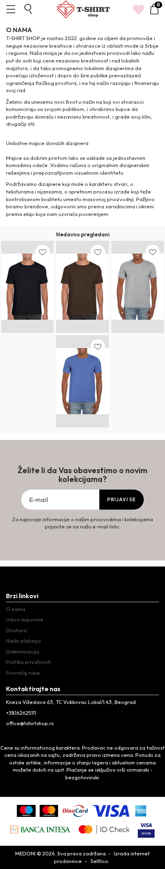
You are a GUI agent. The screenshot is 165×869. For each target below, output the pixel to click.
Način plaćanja (23, 640)
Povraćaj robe (23, 672)
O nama (15, 609)
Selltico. (100, 861)
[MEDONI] (83, 9)
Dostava (16, 630)
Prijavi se (121, 499)
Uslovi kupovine (24, 619)
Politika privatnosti (28, 662)
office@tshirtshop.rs (30, 723)
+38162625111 (21, 713)
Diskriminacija (22, 651)
